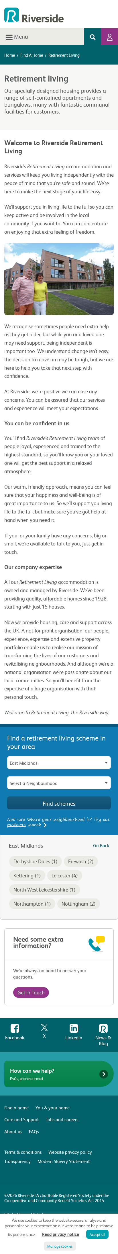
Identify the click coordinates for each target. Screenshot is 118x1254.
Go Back (101, 845)
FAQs (34, 1131)
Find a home (31, 55)
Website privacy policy (70, 1152)
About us (13, 1131)
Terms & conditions (23, 1152)
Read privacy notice (60, 1234)
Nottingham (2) (79, 903)
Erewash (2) (81, 861)
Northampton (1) (32, 903)
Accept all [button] (97, 1234)
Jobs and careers (62, 1119)
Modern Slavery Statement (64, 1161)
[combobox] (59, 762)
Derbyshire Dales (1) (35, 861)
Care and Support (21, 1119)
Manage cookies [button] (59, 1246)
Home (9, 55)
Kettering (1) (27, 875)
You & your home (53, 1107)
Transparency (17, 1161)
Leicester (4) (65, 875)
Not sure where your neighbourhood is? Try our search (58, 822)
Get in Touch (31, 992)
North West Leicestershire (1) (44, 889)
